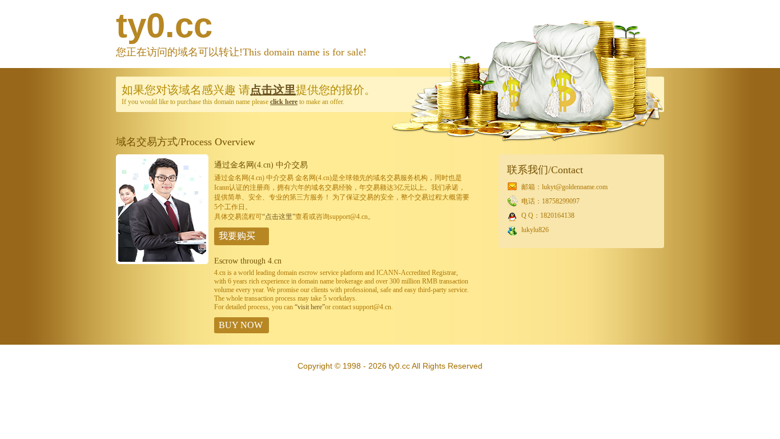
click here (283, 102)
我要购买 (237, 236)
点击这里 (273, 89)
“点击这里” (278, 217)
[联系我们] (162, 262)
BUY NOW (241, 325)
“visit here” (310, 307)
